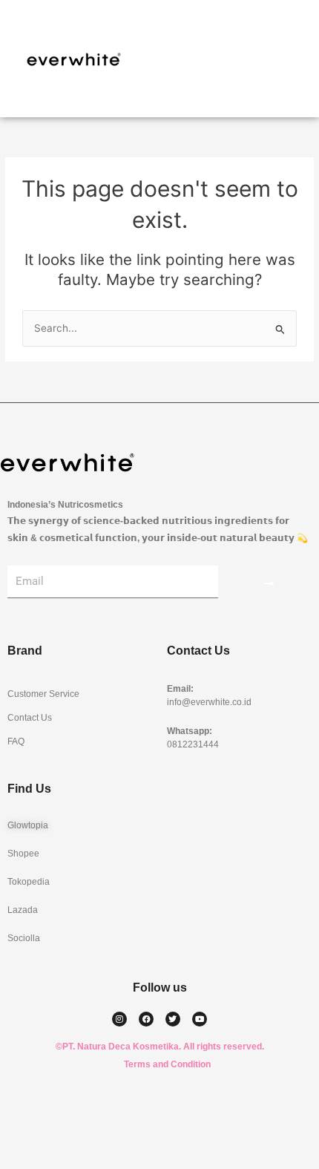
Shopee (23, 853)
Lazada (22, 910)
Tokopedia (28, 882)
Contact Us (29, 718)
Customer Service (43, 694)
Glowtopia (27, 825)
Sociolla (23, 938)
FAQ (15, 741)
